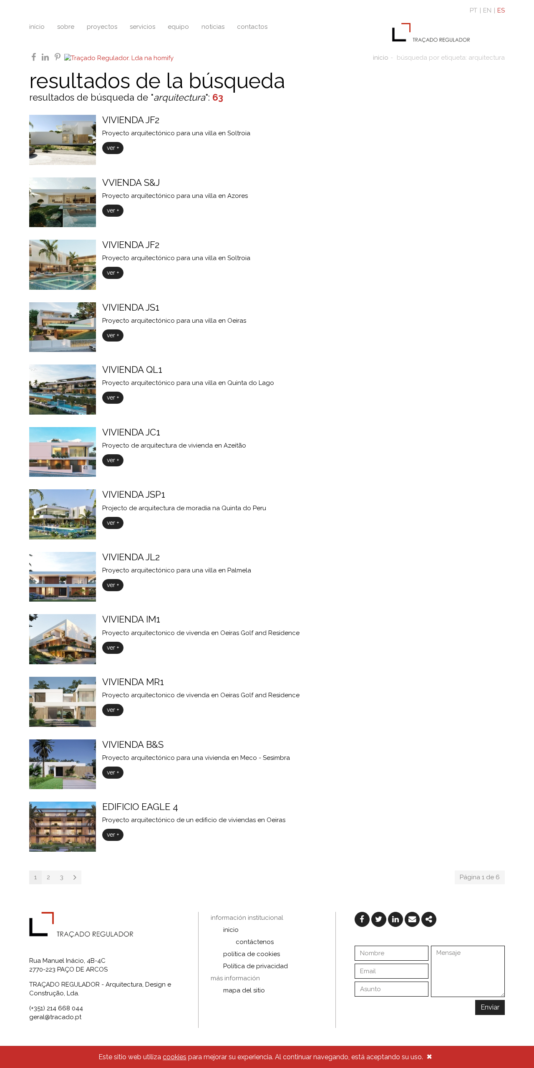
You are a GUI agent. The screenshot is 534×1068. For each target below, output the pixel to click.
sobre (65, 26)
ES (501, 10)
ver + (113, 147)
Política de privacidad (255, 966)
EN (487, 10)
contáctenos (255, 942)
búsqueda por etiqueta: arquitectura (451, 57)
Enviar (490, 1007)
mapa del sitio (244, 990)
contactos (252, 26)
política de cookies (251, 954)
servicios (142, 26)
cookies (174, 1057)
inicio (380, 57)
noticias (213, 26)
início (37, 26)
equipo (178, 26)
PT (473, 10)
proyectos (102, 26)
